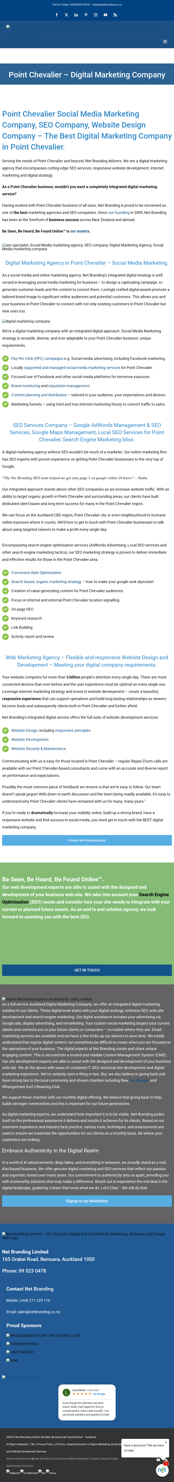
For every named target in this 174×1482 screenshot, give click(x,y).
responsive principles (73, 730)
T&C (33, 1444)
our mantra (79, 231)
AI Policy (60, 1444)
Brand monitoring (25, 386)
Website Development (30, 739)
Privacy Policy (45, 1444)
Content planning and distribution (39, 395)
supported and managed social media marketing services (72, 367)
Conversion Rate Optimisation (36, 572)
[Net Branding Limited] (21, 1377)
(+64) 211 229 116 (35, 1300)
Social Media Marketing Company (80, 1458)
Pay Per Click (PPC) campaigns (37, 358)
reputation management (69, 386)
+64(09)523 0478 (79, 4)
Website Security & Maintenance (38, 748)
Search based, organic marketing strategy (46, 581)
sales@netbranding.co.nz (38, 1312)
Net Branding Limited (47, 1458)
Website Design (24, 730)
